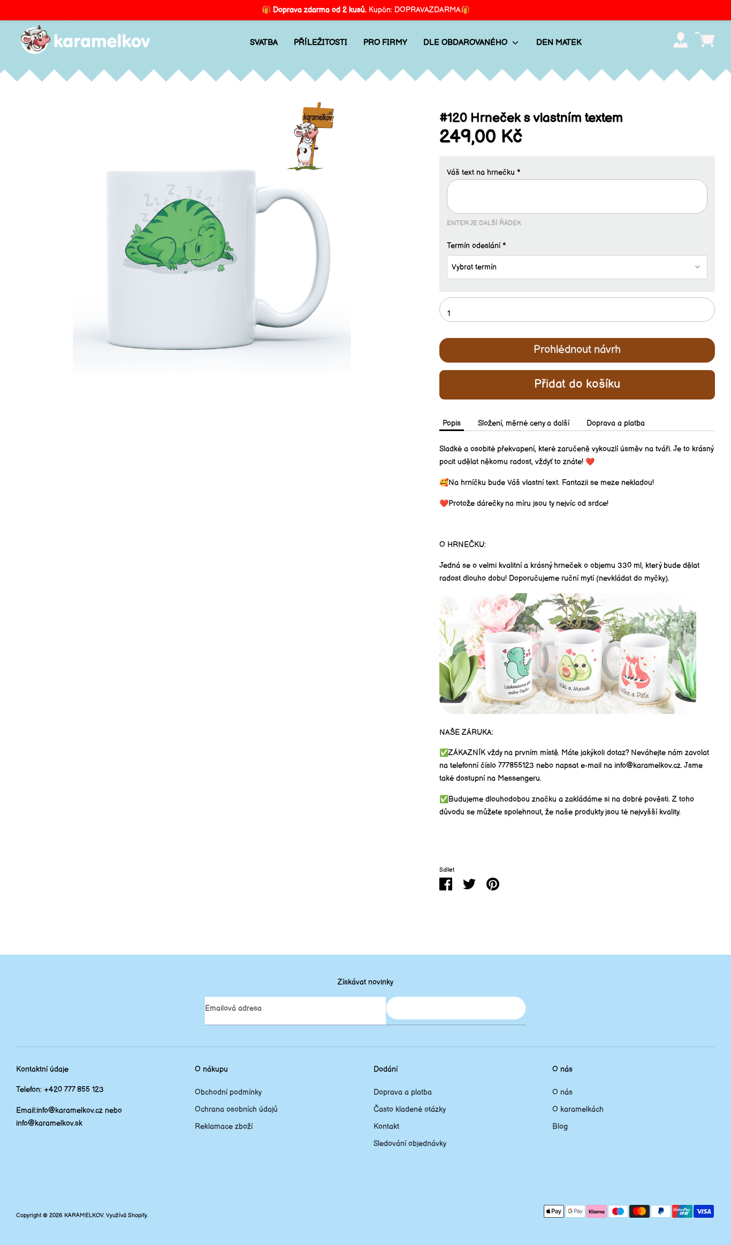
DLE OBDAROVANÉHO (466, 42)
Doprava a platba (616, 423)
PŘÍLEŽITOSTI (320, 42)
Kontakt (386, 1126)
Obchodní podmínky (228, 1092)
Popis (452, 423)
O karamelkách (578, 1109)
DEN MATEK (559, 42)
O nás (562, 1092)
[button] (577, 172)
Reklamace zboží (224, 1126)
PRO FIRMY (385, 42)
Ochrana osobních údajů (236, 1109)
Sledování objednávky (410, 1143)
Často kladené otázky (410, 1109)
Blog (560, 1126)
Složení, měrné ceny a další (523, 423)
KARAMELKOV (83, 1215)
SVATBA (264, 42)
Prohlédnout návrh (577, 349)
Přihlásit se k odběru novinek (456, 1007)
